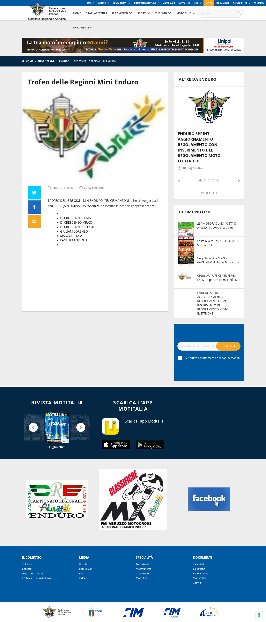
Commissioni (120, 2)
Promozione (143, 573)
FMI (89, 2)
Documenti (222, 2)
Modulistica (199, 578)
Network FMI (240, 2)
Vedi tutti (209, 193)
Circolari (197, 582)
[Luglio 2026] (57, 427)
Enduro (64, 61)
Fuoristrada (46, 61)
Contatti (27, 569)
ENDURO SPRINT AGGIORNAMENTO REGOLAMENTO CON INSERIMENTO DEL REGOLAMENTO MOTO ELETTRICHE (199, 147)
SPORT (141, 13)
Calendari (198, 564)
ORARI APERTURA (96, 13)
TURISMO (161, 13)
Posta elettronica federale (37, 578)
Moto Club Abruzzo (33, 573)
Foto (82, 573)
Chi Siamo (27, 564)
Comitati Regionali (145, 2)
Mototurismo (143, 569)
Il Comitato (120, 13)
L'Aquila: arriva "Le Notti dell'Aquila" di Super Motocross (218, 260)
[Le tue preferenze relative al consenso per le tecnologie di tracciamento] (259, 615)
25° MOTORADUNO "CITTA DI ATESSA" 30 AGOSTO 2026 (217, 225)
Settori (102, 2)
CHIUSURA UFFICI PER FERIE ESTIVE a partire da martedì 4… (217, 278)
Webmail (259, 2)
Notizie (68, 188)
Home (77, 13)
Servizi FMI (184, 2)
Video (82, 578)
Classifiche (199, 569)
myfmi (208, 2)
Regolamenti (200, 573)
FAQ (196, 2)
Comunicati (85, 569)
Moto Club (169, 2)
